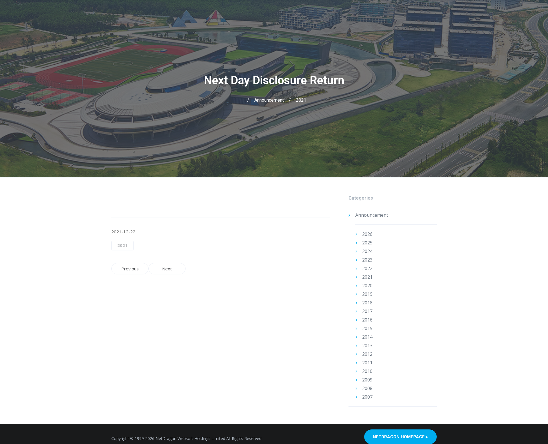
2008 (367, 388)
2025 (367, 243)
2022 (367, 268)
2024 (367, 251)
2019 (367, 294)
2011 (367, 362)
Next (167, 269)
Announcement (269, 100)
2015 (367, 328)
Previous (130, 269)
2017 (367, 311)
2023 (367, 260)
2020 (367, 285)
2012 (367, 354)
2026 (367, 234)
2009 (367, 380)
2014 (367, 337)
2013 (367, 345)
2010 (367, 371)
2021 (301, 100)
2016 (367, 320)
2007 (367, 397)
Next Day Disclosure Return (274, 80)
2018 (367, 303)
